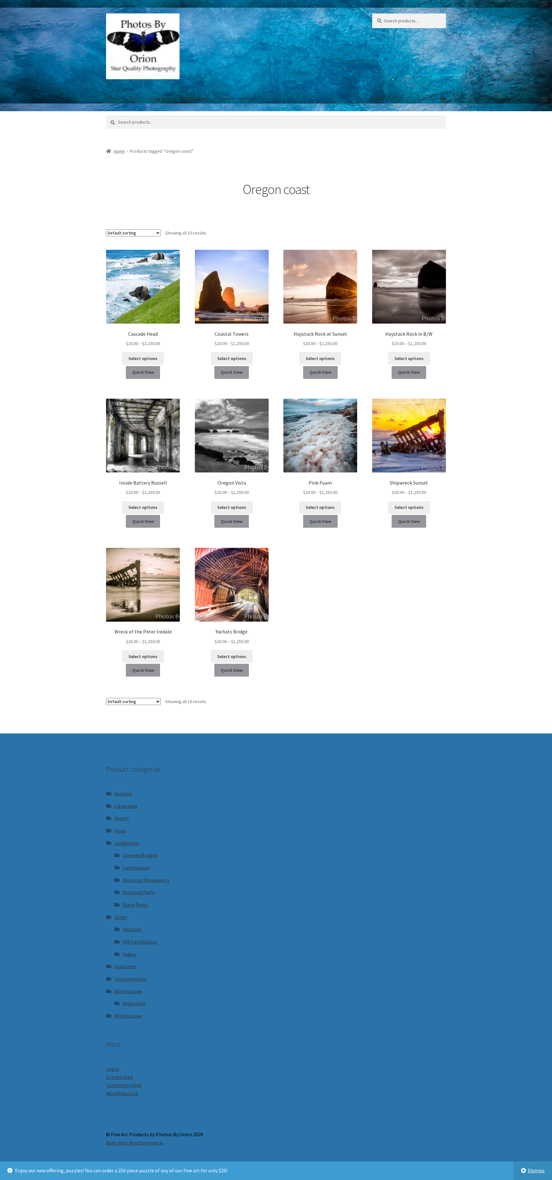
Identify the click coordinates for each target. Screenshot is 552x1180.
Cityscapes (126, 806)
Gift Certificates (140, 942)
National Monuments (146, 880)
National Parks (139, 892)
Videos (130, 954)
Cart (134, 98)
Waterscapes (128, 991)
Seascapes (125, 966)
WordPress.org (122, 1093)
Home (112, 98)
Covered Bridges (140, 855)
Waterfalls (134, 1003)
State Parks (135, 904)
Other (120, 917)
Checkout (160, 98)
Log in (112, 1069)
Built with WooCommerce (134, 1142)
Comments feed (123, 1085)
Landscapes (127, 843)
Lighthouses (136, 867)
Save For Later (233, 98)
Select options (142, 358)
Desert (121, 818)
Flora (120, 830)
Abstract (132, 929)
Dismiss (536, 1170)
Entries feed (119, 1077)
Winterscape (128, 1016)
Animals (123, 793)
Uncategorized (130, 979)
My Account (194, 98)
